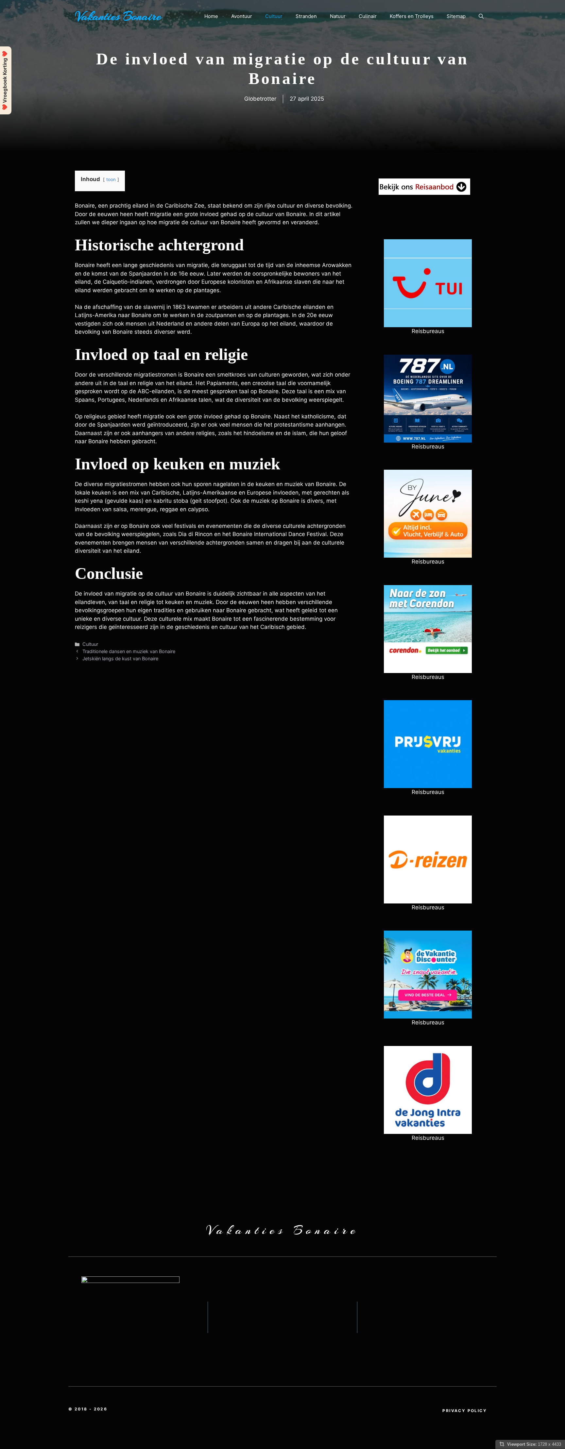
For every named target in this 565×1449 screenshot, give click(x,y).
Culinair (368, 16)
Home (211, 16)
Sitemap (456, 16)
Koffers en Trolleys (412, 16)
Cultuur (273, 16)
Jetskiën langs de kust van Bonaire (120, 658)
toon (111, 179)
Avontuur (241, 16)
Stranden (306, 16)
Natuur (338, 16)
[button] (481, 16)
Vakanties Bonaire (118, 16)
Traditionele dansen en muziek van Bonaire (128, 651)
